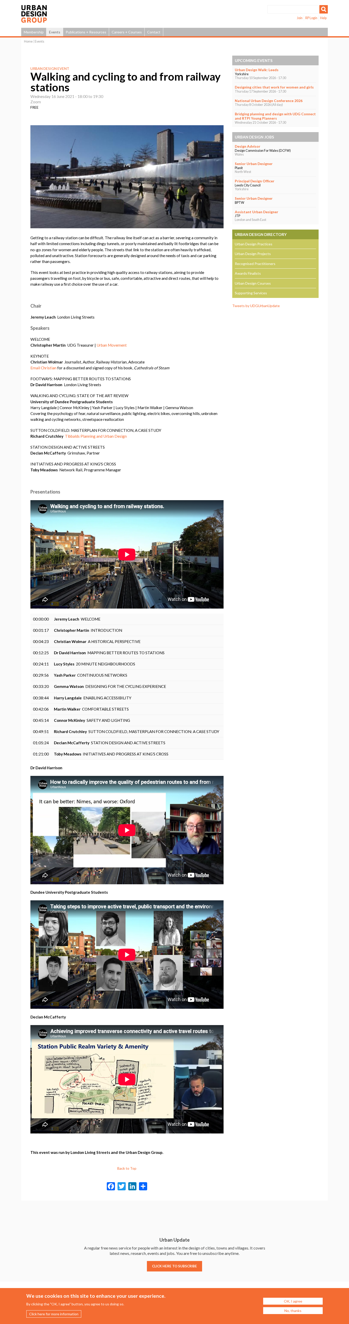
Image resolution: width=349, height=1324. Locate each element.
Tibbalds (72, 436)
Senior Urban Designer (254, 163)
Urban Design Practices (253, 244)
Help (323, 18)
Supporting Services (251, 293)
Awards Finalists (248, 273)
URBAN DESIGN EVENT (49, 68)
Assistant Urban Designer (256, 212)
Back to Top (126, 1168)
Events (54, 32)
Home (28, 41)
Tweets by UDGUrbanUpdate (256, 306)
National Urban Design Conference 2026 (269, 100)
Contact (153, 32)
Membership (34, 32)
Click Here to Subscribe (174, 1266)
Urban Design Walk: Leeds (256, 70)
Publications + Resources (86, 32)
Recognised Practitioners (255, 263)
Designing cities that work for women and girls (274, 87)
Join (300, 18)
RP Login (311, 18)
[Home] (34, 20)
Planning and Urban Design (103, 436)
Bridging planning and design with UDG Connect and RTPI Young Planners (275, 116)
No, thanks (292, 1310)
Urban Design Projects (253, 253)
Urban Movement (112, 345)
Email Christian (43, 367)
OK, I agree (293, 1301)
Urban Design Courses (253, 283)
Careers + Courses (127, 32)
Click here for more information (53, 1314)
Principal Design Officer (254, 181)
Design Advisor (247, 146)
